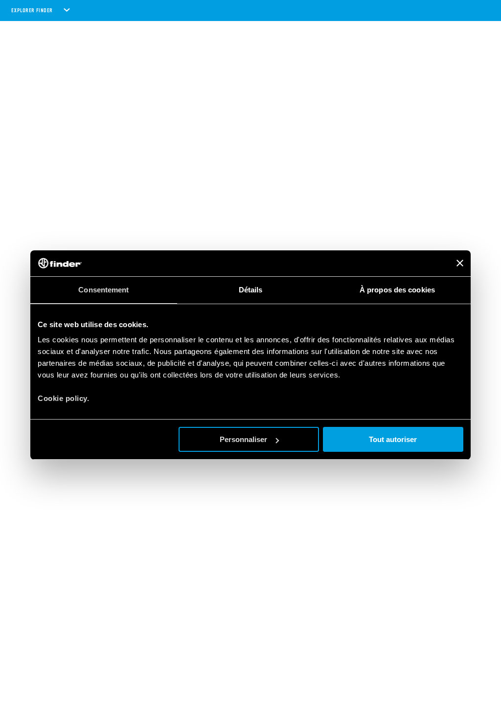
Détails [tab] (251, 290)
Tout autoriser (393, 439)
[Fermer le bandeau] (459, 263)
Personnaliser (243, 439)
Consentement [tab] (103, 290)
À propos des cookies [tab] (397, 290)
